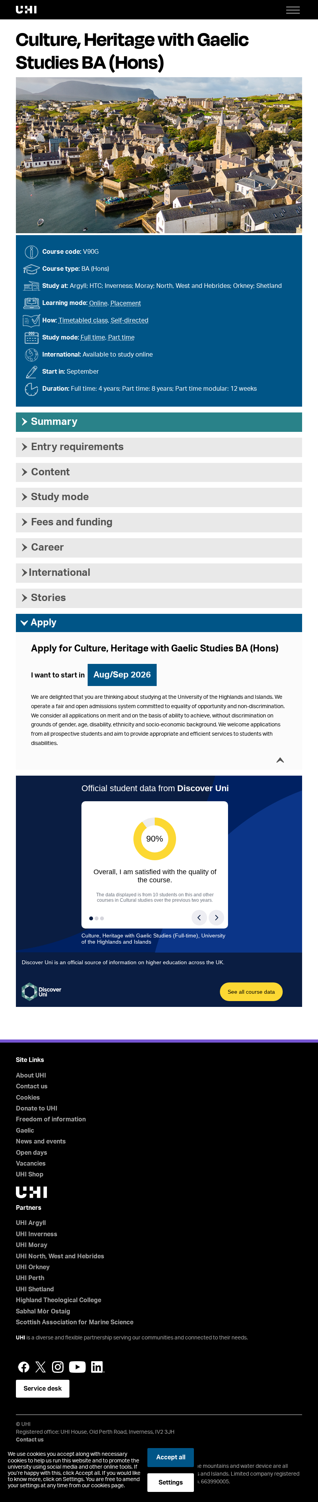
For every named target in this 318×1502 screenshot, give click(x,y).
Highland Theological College (58, 1300)
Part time (121, 337)
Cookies (28, 1098)
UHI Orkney (33, 1267)
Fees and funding (66, 522)
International (55, 573)
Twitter (41, 1367)
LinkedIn (98, 1367)
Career (42, 547)
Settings (171, 1482)
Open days (31, 1153)
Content (45, 472)
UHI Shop (29, 1174)
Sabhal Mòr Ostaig (43, 1311)
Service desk (43, 1389)
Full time (93, 337)
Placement (126, 303)
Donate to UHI (36, 1108)
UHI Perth (30, 1278)
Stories (43, 598)
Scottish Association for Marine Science (74, 1322)
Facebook (23, 1367)
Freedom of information (51, 1119)
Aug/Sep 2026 (122, 674)
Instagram (58, 1367)
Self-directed (130, 320)
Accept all (170, 1457)
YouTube (77, 1367)
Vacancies (31, 1164)
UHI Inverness (36, 1234)
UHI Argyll (31, 1223)
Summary (49, 422)
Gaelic (25, 1131)
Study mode (54, 497)
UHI (20, 1338)
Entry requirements (72, 447)
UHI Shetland (35, 1289)
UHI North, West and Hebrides (60, 1256)
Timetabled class (83, 320)
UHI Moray (31, 1245)
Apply (38, 623)
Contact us (32, 1086)
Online (98, 303)
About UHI (31, 1075)
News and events (41, 1141)
